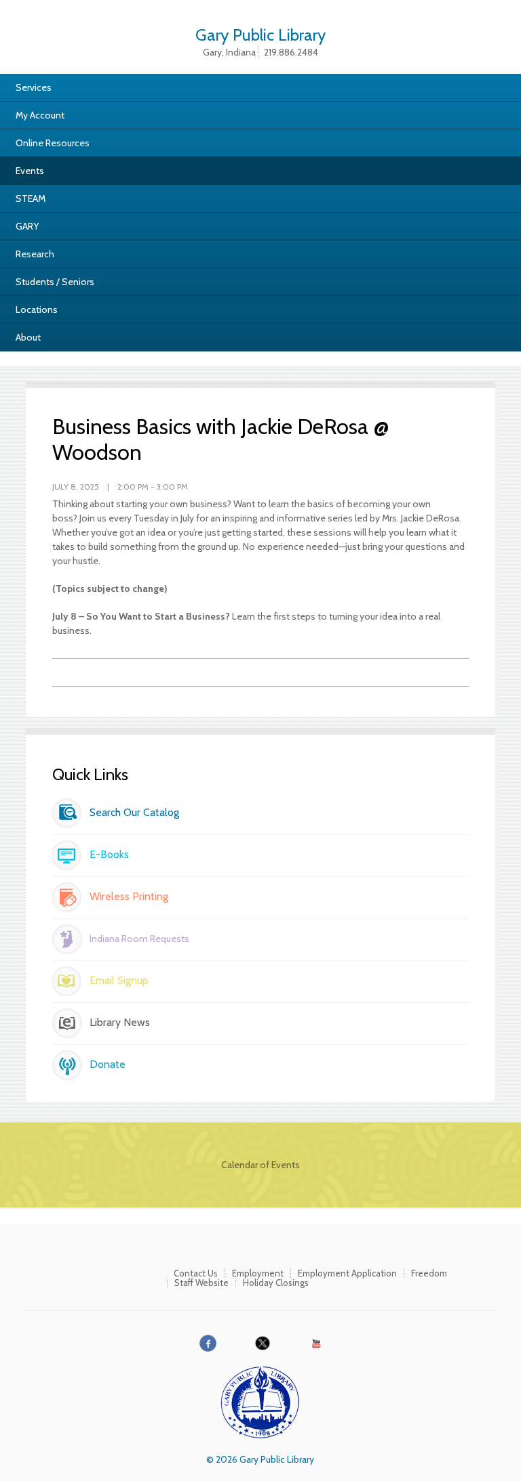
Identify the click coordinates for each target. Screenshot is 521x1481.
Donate (108, 1064)
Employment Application (347, 1273)
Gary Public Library (260, 33)
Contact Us (196, 1273)
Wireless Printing (129, 896)
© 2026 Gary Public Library (260, 1459)
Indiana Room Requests (139, 938)
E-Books (109, 854)
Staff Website (201, 1282)
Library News (120, 1022)
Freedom (429, 1273)
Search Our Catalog (134, 812)
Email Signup (119, 980)
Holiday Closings (276, 1282)
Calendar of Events (260, 1165)
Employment (258, 1273)
